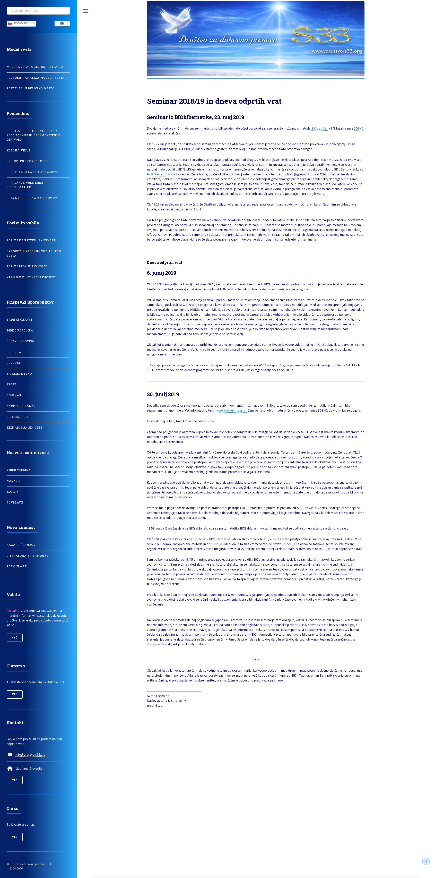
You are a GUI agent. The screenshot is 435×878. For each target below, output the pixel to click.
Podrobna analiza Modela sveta (36, 77)
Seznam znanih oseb (24, 427)
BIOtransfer (319, 128)
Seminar (14, 395)
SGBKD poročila (20, 330)
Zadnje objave (19, 319)
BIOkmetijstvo (19, 373)
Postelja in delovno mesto (31, 88)
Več (14, 637)
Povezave (15, 502)
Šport (11, 384)
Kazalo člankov (21, 545)
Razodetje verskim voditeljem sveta (34, 253)
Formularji (17, 566)
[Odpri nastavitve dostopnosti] (62, 24)
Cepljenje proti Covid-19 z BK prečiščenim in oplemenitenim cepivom (33, 135)
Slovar (13, 491)
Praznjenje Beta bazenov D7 (32, 198)
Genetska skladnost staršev (32, 172)
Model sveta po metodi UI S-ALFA (35, 67)
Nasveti (14, 480)
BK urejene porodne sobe (29, 161)
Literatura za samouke (28, 555)
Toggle (85, 11)
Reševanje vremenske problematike (26, 185)
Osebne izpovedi (20, 341)
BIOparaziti (159, 174)
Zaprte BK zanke (21, 406)
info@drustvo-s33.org (30, 754)
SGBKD (358, 128)
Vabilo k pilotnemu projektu (33, 277)
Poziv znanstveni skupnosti (32, 240)
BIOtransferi (18, 417)
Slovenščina (19, 23)
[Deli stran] (426, 861)
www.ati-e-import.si (233, 410)
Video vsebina (19, 470)
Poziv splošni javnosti (27, 266)
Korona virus (19, 150)
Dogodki (13, 362)
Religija (14, 352)
